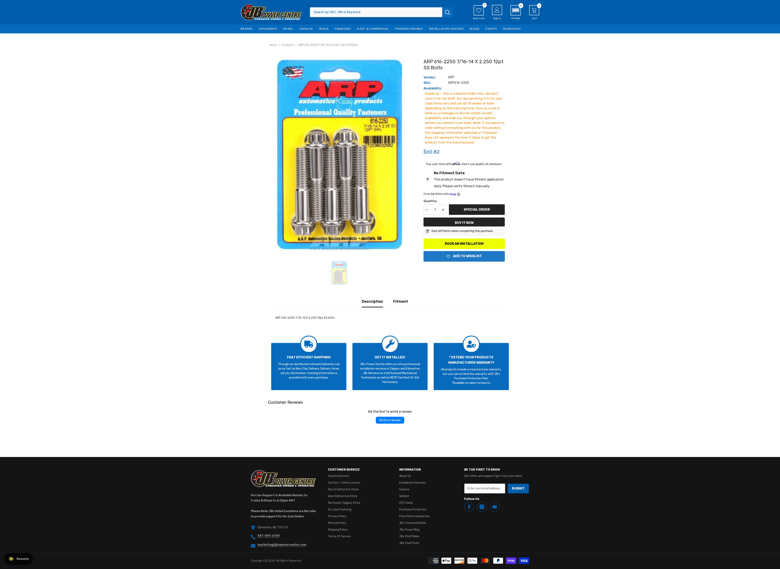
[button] (515, 12)
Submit (518, 488)
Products (288, 45)
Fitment (400, 301)
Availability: (433, 88)
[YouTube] (494, 507)
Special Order (477, 209)
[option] (339, 154)
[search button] (447, 12)
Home (273, 45)
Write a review (390, 420)
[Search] (381, 12)
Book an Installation (464, 244)
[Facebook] (469, 507)
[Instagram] (482, 507)
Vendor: (430, 77)
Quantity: (430, 201)
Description (372, 301)
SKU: (427, 83)
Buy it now (464, 223)
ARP (451, 77)
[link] (308, 366)
